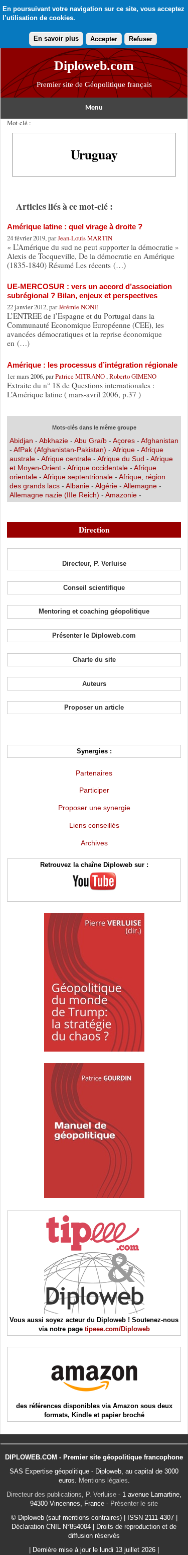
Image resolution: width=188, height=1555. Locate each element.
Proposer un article (94, 707)
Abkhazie (53, 441)
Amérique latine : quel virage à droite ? (74, 226)
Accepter (103, 39)
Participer (94, 790)
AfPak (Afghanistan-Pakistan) (60, 450)
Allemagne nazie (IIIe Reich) (54, 495)
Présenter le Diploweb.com (94, 635)
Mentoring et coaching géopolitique (94, 611)
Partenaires (94, 773)
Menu (94, 108)
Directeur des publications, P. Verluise (61, 1494)
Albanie (78, 486)
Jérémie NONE (78, 306)
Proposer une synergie (94, 808)
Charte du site (94, 659)
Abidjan (21, 441)
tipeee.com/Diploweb (117, 1329)
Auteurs (94, 683)
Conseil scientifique (94, 587)
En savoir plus (56, 38)
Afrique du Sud (121, 459)
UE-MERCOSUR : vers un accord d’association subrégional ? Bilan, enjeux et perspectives (89, 291)
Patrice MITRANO (80, 376)
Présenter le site (134, 1503)
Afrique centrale (67, 459)
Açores (124, 441)
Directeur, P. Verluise (94, 563)
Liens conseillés (94, 825)
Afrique (123, 450)
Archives (94, 843)
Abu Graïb (90, 441)
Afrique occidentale (98, 468)
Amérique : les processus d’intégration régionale (92, 365)
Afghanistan (159, 441)
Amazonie (121, 495)
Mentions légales (103, 1480)
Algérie (107, 486)
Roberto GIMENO (132, 376)
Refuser (140, 39)
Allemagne (141, 486)
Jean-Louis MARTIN (85, 237)
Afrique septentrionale (79, 477)
